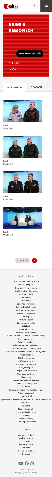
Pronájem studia (26, 451)
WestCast (26, 402)
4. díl (12, 68)
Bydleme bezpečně (26, 285)
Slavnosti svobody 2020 (26, 383)
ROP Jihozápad (26, 367)
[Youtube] (21, 464)
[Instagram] (32, 464)
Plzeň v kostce (26, 329)
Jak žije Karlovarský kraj (26, 304)
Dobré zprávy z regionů (26, 288)
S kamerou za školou (26, 374)
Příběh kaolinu (26, 355)
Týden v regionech (26, 393)
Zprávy (26, 415)
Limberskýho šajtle (26, 323)
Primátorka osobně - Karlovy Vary (26, 345)
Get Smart (26, 297)
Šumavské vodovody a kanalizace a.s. (26, 390)
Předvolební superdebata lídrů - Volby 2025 (26, 351)
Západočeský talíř (26, 409)
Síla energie (26, 377)
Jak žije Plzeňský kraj (26, 307)
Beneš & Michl (31, 472)
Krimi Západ (26, 316)
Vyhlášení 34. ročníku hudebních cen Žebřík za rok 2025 (26, 399)
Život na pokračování (26, 422)
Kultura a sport (26, 320)
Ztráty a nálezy (26, 418)
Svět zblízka (26, 386)
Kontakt (26, 454)
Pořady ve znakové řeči (26, 332)
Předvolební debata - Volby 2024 (26, 348)
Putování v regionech (26, 364)
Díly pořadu (14, 87)
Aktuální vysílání (26, 435)
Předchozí (24, 260)
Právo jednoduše (26, 339)
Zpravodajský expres (26, 412)
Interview (26, 300)
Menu (46, 6)
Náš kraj (26, 326)
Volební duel (26, 396)
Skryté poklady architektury (26, 380)
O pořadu (36, 87)
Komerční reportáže (26, 313)
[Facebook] (26, 464)
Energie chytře (26, 294)
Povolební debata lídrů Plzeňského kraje (26, 336)
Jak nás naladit (26, 444)
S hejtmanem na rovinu (26, 371)
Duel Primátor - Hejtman (26, 291)
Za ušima (26, 406)
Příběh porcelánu (26, 358)
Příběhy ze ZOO (26, 361)
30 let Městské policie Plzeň (26, 281)
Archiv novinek (26, 438)
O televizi (26, 441)
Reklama (26, 447)
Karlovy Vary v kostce (26, 310)
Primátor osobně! (26, 342)
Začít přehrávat (27, 53)
